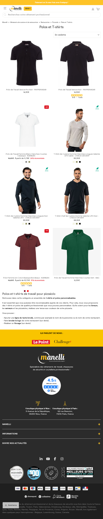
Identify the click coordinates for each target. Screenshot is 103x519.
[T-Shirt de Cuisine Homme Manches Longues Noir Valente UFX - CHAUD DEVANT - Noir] (29, 224)
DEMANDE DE (28, 9)
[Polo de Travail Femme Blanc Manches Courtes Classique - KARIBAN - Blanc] (23, 162)
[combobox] (51, 14)
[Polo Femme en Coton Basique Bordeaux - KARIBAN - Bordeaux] (25, 291)
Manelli (5, 22)
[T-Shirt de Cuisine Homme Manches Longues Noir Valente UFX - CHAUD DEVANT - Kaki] (26, 224)
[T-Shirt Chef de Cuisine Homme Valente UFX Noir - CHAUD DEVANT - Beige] (74, 224)
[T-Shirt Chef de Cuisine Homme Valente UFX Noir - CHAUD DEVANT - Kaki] (77, 224)
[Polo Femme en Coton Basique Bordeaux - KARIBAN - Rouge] (28, 291)
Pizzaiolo (55, 22)
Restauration (45, 22)
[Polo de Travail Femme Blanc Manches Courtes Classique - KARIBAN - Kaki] (29, 162)
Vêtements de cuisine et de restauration (24, 22)
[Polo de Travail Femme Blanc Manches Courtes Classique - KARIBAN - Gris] (26, 162)
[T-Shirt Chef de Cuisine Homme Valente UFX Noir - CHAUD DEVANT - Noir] (80, 224)
